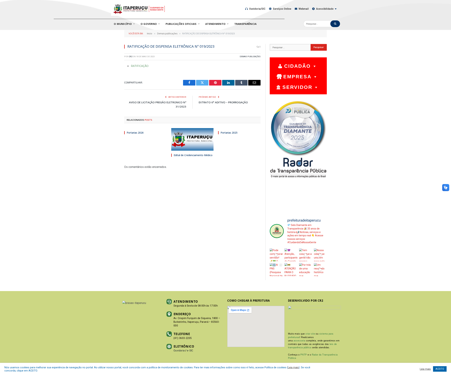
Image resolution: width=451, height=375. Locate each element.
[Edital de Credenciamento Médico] (192, 139)
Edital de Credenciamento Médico (193, 155)
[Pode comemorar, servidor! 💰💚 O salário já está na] (276, 254)
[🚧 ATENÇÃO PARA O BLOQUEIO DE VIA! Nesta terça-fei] (291, 269)
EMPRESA (297, 76)
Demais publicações (250, 56)
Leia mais (293, 367)
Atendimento (215, 24)
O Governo (149, 24)
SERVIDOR (297, 87)
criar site (310, 333)
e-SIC (190, 350)
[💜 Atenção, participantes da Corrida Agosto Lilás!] (291, 254)
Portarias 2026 (135, 132)
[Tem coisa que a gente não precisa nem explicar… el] (305, 254)
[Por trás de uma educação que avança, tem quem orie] (305, 269)
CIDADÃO (297, 66)
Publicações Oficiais (181, 24)
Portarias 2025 (229, 132)
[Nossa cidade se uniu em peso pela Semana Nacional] (320, 254)
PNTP (303, 354)
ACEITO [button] (439, 368)
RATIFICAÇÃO (140, 66)
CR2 (130, 56)
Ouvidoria (179, 350)
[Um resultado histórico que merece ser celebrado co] (320, 269)
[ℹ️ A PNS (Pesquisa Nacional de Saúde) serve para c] (276, 269)
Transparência (245, 24)
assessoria (299, 340)
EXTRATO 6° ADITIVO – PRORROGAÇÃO (223, 102)
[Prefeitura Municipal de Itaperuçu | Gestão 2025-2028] (139, 9)
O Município (123, 24)
